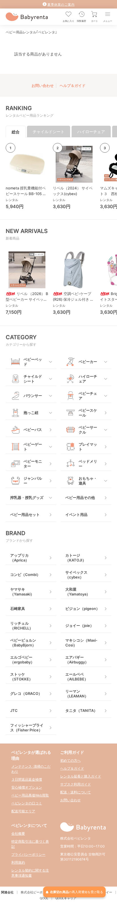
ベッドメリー (88, 463)
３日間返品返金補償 (26, 779)
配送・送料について (75, 792)
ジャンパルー (33, 480)
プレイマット (88, 446)
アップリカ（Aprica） (19, 557)
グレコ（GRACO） (26, 693)
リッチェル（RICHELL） (21, 625)
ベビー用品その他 (80, 497)
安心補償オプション (26, 787)
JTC (14, 710)
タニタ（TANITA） (81, 710)
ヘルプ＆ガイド (72, 85)
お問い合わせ (43, 85)
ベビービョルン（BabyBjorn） (23, 642)
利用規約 (18, 862)
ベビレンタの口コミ (26, 803)
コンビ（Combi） (25, 574)
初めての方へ (70, 760)
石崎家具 (17, 608)
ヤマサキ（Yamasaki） (22, 591)
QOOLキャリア (65, 898)
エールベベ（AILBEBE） (76, 676)
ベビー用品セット (25, 514)
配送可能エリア (23, 811)
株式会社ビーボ (32, 892)
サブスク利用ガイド (75, 784)
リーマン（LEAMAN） (76, 693)
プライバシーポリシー (28, 854)
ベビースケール (88, 412)
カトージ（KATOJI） (75, 557)
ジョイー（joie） (79, 625)
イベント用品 (76, 514)
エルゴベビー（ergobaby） (22, 659)
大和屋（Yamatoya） (77, 591)
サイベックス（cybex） (76, 574)
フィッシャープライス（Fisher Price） (26, 727)
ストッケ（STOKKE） (21, 676)
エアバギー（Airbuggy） (77, 659)
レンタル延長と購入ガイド (80, 776)
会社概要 (18, 833)
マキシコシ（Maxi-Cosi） (81, 642)
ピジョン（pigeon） (82, 608)
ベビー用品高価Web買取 (30, 795)
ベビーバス (33, 429)
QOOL (44, 898)
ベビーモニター (33, 463)
